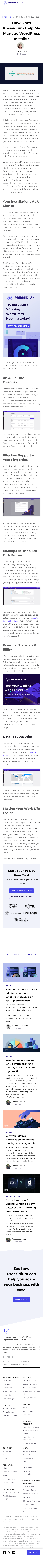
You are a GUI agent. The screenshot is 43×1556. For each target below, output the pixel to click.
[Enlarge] (37, 414)
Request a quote (9, 1399)
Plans (24, 1407)
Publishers (26, 1512)
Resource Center (10, 1472)
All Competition (29, 1443)
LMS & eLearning (29, 1398)
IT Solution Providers (31, 1501)
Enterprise (7, 1395)
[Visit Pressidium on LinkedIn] (8, 1357)
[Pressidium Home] (21, 1331)
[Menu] (39, 3)
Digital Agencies (29, 1380)
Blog (5, 1468)
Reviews (17, 1196)
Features (6, 1384)
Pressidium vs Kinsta (31, 1427)
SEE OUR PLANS (13, 700)
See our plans (21, 1299)
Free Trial (26, 1415)
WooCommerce (29, 1388)
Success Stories (9, 1479)
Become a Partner (30, 1494)
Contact (6, 1458)
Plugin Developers (30, 1508)
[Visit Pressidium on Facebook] (4, 1357)
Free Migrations (9, 1391)
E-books (6, 1475)
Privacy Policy (28, 1455)
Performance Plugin (11, 1492)
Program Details (29, 1490)
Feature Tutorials (10, 1416)
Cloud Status (8, 1412)
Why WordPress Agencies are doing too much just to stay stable (20, 1139)
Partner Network (29, 1486)
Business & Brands (30, 1384)
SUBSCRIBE (33, 1552)
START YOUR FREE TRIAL (18, 326)
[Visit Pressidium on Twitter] (12, 1357)
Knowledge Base (10, 1408)
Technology (8, 1380)
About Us (7, 1451)
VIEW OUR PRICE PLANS (21, 896)
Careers (6, 1455)
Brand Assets (8, 1483)
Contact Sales (28, 1411)
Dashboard (7, 1388)
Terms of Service (29, 1451)
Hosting (7, 17)
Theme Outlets (28, 1505)
